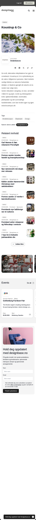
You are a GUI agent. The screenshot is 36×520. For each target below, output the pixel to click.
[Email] (28, 68)
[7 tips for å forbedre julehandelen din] (18, 233)
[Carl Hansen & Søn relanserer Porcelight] (18, 141)
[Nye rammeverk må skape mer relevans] (18, 167)
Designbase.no (15, 60)
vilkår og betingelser (15, 384)
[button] (29, 269)
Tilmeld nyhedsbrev (11, 391)
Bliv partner (29, 3)
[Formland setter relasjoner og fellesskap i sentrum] (18, 221)
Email (4, 375)
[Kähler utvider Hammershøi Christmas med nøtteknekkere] (18, 182)
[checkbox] (3, 384)
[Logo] (7, 10)
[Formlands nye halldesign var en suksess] (18, 208)
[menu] (34, 10)
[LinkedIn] (19, 68)
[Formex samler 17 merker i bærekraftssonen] (18, 195)
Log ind (19, 3)
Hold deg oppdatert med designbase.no (17, 517)
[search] (29, 10)
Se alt (29, 283)
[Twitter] (23, 68)
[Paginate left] (3, 264)
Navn (4, 368)
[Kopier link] (32, 68)
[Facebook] (15, 68)
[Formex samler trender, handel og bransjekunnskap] (18, 154)
